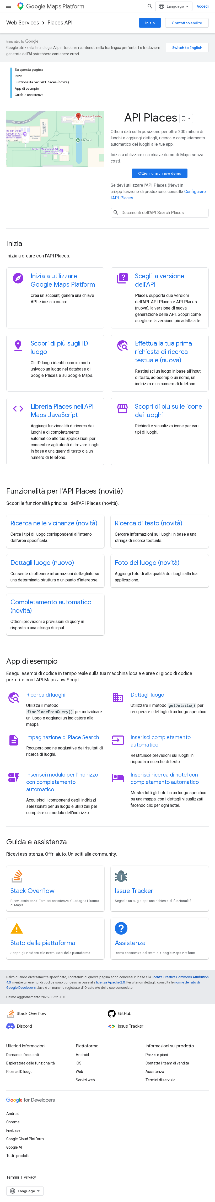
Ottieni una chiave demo (159, 173)
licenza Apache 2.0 (110, 982)
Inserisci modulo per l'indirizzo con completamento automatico (62, 782)
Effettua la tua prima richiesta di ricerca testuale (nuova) (163, 351)
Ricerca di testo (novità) (148, 523)
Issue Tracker (134, 891)
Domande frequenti (22, 1055)
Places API (59, 22)
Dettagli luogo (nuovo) (42, 563)
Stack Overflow (32, 891)
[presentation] (107, 243)
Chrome (13, 1122)
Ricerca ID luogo (19, 1071)
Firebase (13, 1130)
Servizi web (85, 1080)
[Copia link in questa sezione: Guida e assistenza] (74, 842)
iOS (79, 1063)
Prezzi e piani (157, 1055)
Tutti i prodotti (17, 1156)
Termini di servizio (160, 1080)
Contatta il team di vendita (167, 1063)
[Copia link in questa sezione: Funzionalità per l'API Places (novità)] (130, 492)
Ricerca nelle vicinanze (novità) (54, 523)
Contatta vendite (187, 23)
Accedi (203, 6)
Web (79, 1071)
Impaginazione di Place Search (62, 737)
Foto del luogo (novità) (147, 563)
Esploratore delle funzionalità (30, 1063)
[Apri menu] (8, 6)
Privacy (30, 1177)
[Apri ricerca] (150, 6)
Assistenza (130, 943)
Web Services (22, 22)
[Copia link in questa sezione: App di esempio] (64, 662)
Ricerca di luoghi (45, 695)
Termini (12, 1177)
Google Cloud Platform (25, 1139)
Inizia (150, 23)
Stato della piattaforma (42, 943)
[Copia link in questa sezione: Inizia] (29, 244)
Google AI (14, 1147)
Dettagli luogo (147, 695)
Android (82, 1055)
